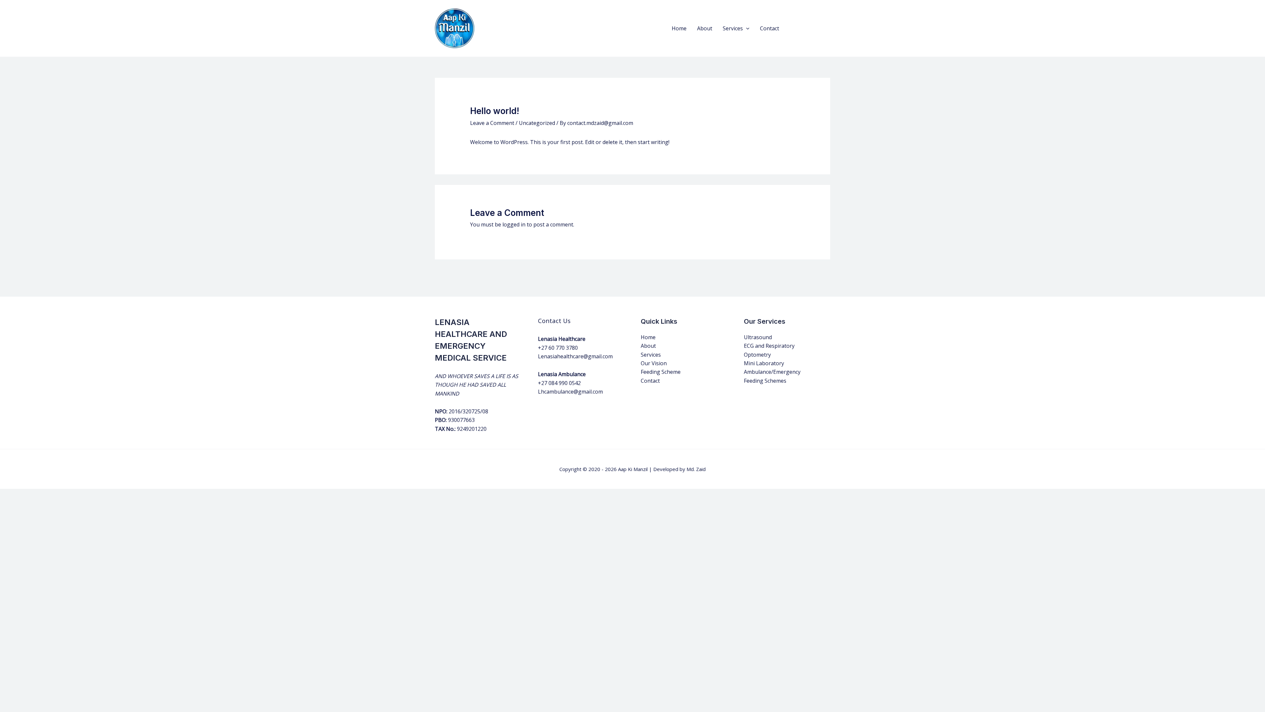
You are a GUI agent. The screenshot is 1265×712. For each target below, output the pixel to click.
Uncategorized (537, 123)
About (704, 28)
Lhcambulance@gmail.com (570, 391)
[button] (746, 28)
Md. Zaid (696, 469)
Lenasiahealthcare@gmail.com (575, 356)
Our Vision (654, 363)
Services (733, 28)
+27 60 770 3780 (558, 347)
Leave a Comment (492, 123)
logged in (513, 224)
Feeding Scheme (661, 371)
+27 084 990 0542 (559, 383)
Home (679, 28)
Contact (769, 28)
